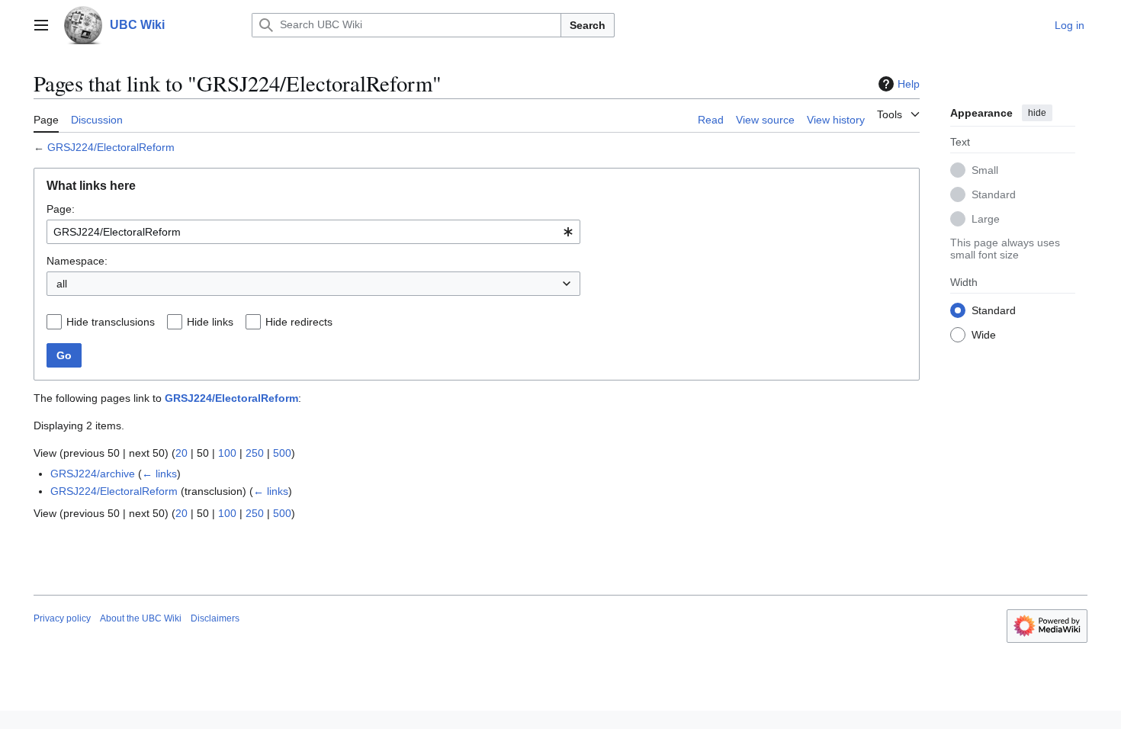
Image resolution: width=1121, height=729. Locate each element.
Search (587, 25)
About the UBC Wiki (140, 618)
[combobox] (313, 232)
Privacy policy (62, 618)
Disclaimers (215, 618)
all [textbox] (61, 284)
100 (227, 453)
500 (282, 453)
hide (1037, 113)
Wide (984, 335)
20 (181, 453)
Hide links (210, 322)
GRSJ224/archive (92, 473)
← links (159, 473)
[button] (41, 25)
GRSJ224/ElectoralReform (111, 147)
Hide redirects (298, 322)
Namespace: (77, 261)
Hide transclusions (110, 322)
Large (986, 219)
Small (985, 170)
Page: (61, 209)
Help (909, 84)
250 (255, 453)
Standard (994, 194)
